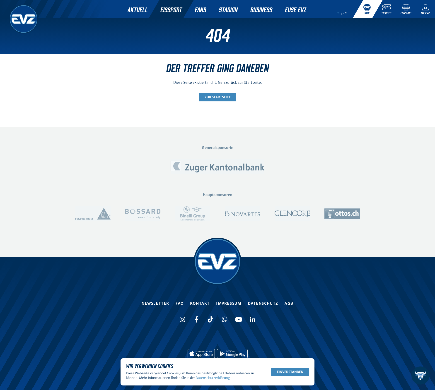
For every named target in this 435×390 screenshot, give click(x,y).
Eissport (171, 10)
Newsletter (155, 303)
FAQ (180, 303)
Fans (200, 10)
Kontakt (200, 303)
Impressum (228, 303)
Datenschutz (263, 303)
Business (261, 10)
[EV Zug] (23, 19)
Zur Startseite (218, 97)
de (338, 13)
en (345, 13)
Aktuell (138, 10)
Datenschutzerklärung (213, 378)
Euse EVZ (295, 10)
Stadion (228, 10)
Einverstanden (290, 372)
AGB (289, 303)
